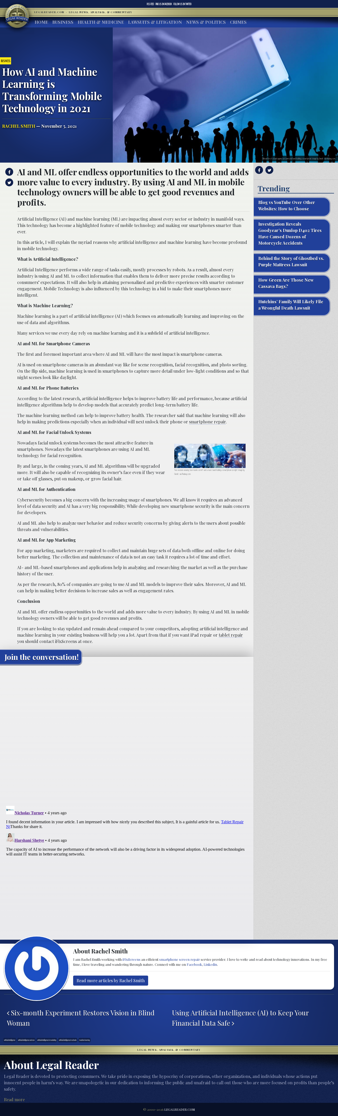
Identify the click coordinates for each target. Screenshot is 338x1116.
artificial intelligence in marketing (46, 1040)
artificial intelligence (9, 1040)
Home (41, 22)
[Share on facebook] (8, 172)
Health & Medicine (101, 22)
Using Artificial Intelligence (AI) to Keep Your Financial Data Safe (240, 1017)
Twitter (182, 4)
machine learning (84, 1040)
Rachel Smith (18, 126)
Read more (14, 1099)
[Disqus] (127, 735)
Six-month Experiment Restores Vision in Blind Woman (80, 1017)
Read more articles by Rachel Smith (111, 980)
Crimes (238, 22)
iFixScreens (131, 959)
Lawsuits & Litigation (155, 22)
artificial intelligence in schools (68, 1040)
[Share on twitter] (8, 182)
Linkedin (210, 964)
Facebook (164, 4)
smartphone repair (207, 421)
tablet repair (231, 635)
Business (62, 22)
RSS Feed (150, 4)
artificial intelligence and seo (26, 1040)
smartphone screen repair (179, 959)
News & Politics (206, 22)
